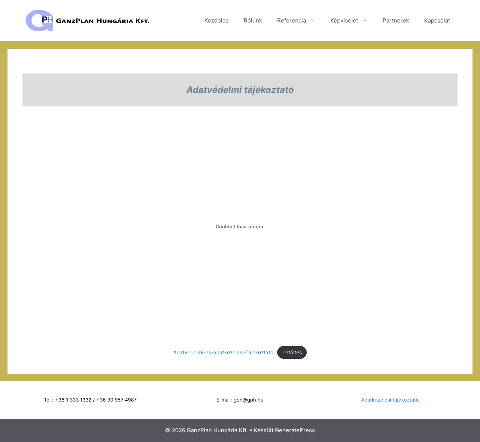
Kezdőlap (216, 20)
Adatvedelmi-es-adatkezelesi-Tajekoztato (223, 352)
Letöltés (292, 352)
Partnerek (395, 20)
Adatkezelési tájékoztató (390, 400)
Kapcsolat (437, 20)
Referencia (291, 20)
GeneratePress (295, 430)
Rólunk (253, 20)
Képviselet (344, 20)
